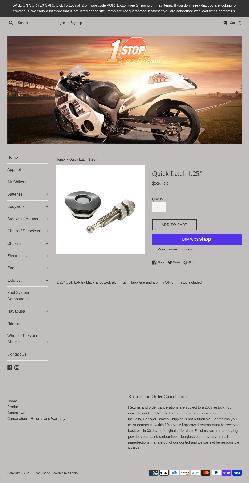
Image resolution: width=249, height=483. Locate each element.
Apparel (14, 169)
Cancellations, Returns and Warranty (36, 418)
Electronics (27, 256)
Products (14, 407)
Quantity (157, 199)
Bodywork (27, 206)
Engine (27, 268)
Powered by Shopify (65, 473)
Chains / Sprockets (27, 231)
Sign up (76, 23)
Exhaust (27, 280)
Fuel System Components (18, 295)
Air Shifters (16, 182)
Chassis (27, 243)
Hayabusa (27, 311)
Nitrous (13, 323)
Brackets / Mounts (27, 219)
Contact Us (17, 354)
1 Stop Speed (41, 473)
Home (12, 157)
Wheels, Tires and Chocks (27, 339)
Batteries (27, 194)
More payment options (174, 249)
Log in (60, 23)
